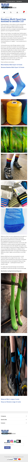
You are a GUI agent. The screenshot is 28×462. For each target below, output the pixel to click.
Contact (3, 423)
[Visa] (15, 459)
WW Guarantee (19, 1)
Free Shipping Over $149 (10, 1)
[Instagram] (11, 440)
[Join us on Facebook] (8, 440)
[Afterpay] (10, 459)
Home (2, 17)
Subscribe (7, 447)
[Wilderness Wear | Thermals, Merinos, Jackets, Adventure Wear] (9, 6)
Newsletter (7, 442)
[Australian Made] (15, 440)
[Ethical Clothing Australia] (18, 440)
